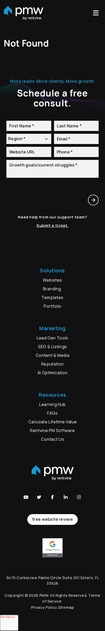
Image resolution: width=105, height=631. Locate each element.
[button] (26, 497)
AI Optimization (52, 372)
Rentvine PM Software (52, 430)
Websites (52, 280)
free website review (52, 519)
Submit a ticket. (52, 225)
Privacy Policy (44, 607)
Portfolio (52, 306)
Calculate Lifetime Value (52, 422)
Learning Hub (52, 404)
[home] (23, 13)
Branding (52, 289)
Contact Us (52, 439)
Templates (52, 297)
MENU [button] (97, 13)
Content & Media (53, 355)
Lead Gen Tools (52, 338)
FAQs (52, 413)
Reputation (52, 364)
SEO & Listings (52, 346)
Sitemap (66, 607)
